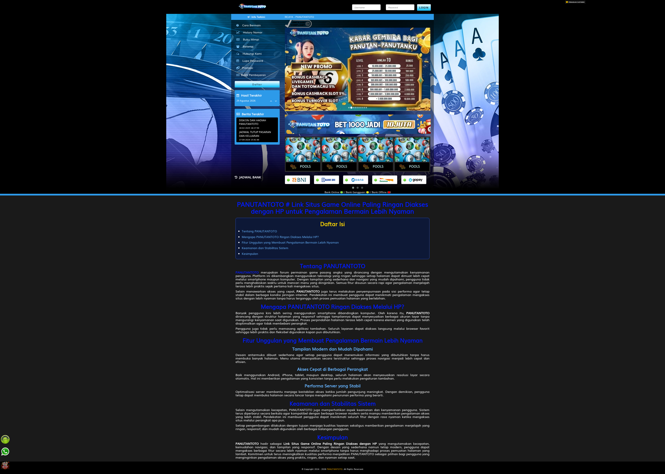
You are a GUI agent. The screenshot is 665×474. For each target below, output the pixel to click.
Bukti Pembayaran (253, 75)
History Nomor (251, 32)
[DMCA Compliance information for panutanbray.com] (298, 23)
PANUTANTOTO (247, 272)
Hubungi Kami (251, 53)
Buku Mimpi (250, 39)
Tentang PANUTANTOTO (259, 231)
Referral (247, 46)
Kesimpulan (250, 253)
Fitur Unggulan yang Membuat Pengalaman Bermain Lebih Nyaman (290, 242)
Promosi (247, 68)
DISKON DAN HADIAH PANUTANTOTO (252, 122)
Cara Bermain (251, 25)
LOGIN (424, 7)
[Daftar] (358, 124)
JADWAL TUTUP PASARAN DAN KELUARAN (255, 133)
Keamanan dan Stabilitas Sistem (265, 248)
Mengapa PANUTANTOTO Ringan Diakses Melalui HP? (280, 237)
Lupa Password (252, 60)
